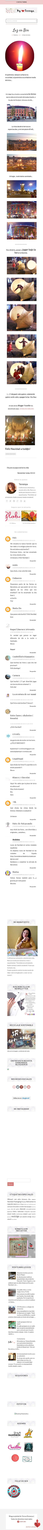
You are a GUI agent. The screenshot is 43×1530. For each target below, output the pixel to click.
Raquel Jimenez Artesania (22, 629)
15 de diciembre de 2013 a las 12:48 (21, 632)
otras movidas (26, 35)
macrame (32, 1211)
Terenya (15, 35)
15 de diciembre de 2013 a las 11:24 (24, 540)
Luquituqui (18, 758)
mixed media (11, 1214)
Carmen (16, 675)
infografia (27, 1211)
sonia (15, 565)
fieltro (15, 1211)
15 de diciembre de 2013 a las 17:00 (21, 699)
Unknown (17, 578)
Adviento (24, 1199)
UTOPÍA (16, 734)
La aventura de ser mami (24, 694)
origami (25, 1214)
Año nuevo (31, 1199)
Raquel (12, 649)
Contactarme (21, 1339)
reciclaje (15, 1216)
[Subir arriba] (37, 1523)
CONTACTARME (21, 2)
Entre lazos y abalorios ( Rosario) (21, 717)
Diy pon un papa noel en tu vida (18, 468)
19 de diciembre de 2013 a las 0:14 (23, 841)
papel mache (31, 1214)
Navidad (10, 1202)
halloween (21, 1211)
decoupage (27, 1206)
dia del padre (15, 1209)
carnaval (9, 1206)
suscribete (14, 1219)
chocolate (16, 1206)
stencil (9, 1219)
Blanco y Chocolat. (21, 777)
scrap (29, 1217)
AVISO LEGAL (31, 1527)
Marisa (16, 872)
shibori (33, 1216)
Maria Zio (17, 608)
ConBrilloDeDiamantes (23, 656)
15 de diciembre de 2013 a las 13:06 (24, 678)
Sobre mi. (26, 1204)
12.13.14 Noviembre (29, 523)
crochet (21, 1206)
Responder (33, 561)
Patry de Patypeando (22, 823)
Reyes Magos (20, 1204)
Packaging (17, 1202)
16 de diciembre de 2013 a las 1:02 (23, 737)
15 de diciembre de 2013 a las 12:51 (24, 659)
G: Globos (13, 523)
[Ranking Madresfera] (21, 1414)
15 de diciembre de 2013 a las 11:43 (24, 580)
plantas (9, 1216)
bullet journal (32, 1204)
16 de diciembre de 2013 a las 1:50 (23, 761)
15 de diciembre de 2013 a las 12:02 (24, 611)
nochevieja (19, 1214)
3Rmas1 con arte (14, 1199)
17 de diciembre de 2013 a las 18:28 (24, 826)
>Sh (14, 802)
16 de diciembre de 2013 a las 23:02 (24, 804)
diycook (22, 1209)
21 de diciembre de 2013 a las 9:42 (23, 874)
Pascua (24, 1202)
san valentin (23, 1217)
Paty (15, 537)
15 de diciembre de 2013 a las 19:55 (21, 723)
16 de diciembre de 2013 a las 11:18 (24, 780)
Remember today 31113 (26, 473)
